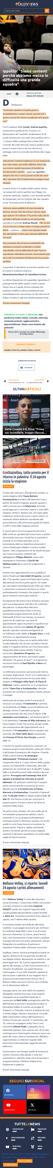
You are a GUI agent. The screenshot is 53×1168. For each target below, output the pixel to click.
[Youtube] (8, 1105)
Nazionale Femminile (10, 424)
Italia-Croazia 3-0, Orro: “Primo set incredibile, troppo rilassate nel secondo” (25, 432)
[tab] (15, 1129)
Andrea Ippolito (11, 350)
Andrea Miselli (27, 350)
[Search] (47, 11)
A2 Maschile (10, 21)
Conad (37, 350)
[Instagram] (32, 1090)
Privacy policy (24, 1161)
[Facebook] (7, 1090)
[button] (17, 94)
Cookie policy (10, 1164)
